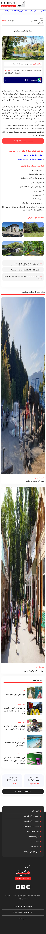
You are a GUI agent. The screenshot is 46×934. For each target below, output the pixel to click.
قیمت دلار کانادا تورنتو (31, 816)
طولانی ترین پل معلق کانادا (15, 694)
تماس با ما (35, 811)
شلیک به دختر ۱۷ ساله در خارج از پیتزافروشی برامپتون (14, 727)
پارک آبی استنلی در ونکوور (35, 481)
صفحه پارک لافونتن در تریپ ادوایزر (30, 159)
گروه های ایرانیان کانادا (31, 851)
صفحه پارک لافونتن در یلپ (33, 155)
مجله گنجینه (34, 846)
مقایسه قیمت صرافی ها (23, 791)
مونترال (33, 20)
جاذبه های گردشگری (40, 20)
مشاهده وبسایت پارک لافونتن (23, 141)
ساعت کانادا (35, 841)
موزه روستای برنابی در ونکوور (34, 671)
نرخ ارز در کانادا (34, 836)
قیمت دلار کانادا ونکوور (31, 821)
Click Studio (23, 912)
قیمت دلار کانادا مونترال (31, 826)
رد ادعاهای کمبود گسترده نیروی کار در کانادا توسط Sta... (14, 711)
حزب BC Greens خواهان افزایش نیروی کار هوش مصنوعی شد (14, 760)
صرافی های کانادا (33, 831)
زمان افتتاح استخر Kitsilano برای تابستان (14, 744)
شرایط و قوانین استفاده (23, 906)
